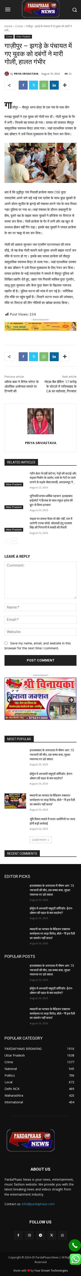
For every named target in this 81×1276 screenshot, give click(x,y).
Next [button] (71, 700)
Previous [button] (10, 700)
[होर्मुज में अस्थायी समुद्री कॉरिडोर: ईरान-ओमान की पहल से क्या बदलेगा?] (15, 779)
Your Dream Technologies (51, 1270)
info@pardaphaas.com (38, 1204)
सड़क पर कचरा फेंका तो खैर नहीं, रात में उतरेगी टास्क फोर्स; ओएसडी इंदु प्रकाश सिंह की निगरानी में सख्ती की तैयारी (51, 523)
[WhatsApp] (43, 85)
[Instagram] (29, 1235)
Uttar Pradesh (23, 36)
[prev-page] (7, 541)
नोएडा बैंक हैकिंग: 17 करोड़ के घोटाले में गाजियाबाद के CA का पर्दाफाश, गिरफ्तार (60, 386)
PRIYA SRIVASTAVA (26, 73)
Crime (19, 26)
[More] (65, 85)
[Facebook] (23, 85)
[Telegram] (40, 1235)
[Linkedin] (54, 85)
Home (8, 26)
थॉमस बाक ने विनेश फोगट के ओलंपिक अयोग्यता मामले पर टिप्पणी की (21, 386)
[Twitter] (33, 85)
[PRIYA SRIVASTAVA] (7, 74)
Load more (39, 840)
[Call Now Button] (75, 1245)
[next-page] (14, 541)
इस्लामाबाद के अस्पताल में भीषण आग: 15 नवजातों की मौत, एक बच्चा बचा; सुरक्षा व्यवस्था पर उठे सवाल (52, 754)
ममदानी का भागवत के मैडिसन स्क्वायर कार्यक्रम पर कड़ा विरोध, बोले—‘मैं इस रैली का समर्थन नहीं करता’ (52, 800)
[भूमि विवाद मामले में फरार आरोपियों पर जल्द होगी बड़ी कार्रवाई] (15, 824)
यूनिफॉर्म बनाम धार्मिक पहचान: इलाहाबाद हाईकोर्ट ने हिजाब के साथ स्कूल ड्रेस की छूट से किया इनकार (51, 500)
